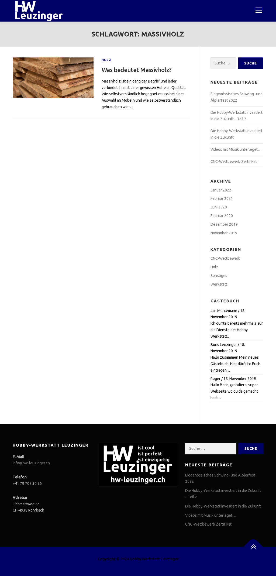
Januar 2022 (221, 190)
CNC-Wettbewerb (225, 258)
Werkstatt (219, 284)
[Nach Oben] (253, 546)
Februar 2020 (222, 216)
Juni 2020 (219, 207)
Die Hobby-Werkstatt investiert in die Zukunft (223, 506)
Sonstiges (219, 275)
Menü (258, 10)
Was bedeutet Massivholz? (136, 69)
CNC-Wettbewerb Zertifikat (234, 161)
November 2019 (224, 233)
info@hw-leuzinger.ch (31, 463)
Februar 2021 (222, 198)
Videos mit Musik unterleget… (236, 149)
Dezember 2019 (224, 224)
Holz (106, 59)
